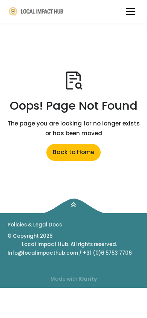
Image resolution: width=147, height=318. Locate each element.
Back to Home (73, 152)
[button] (131, 12)
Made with (74, 279)
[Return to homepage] (36, 12)
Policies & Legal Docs (35, 224)
